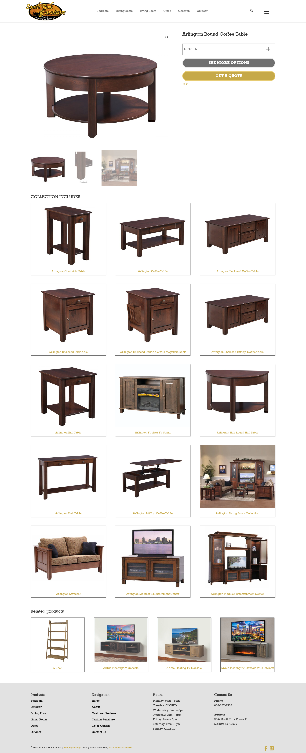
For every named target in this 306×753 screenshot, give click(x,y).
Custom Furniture (103, 719)
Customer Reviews (104, 713)
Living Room (148, 11)
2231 (185, 84)
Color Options (101, 726)
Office (167, 11)
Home (96, 701)
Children (184, 11)
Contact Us (99, 732)
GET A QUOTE (228, 76)
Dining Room (124, 11)
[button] (167, 37)
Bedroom (103, 11)
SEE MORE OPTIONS (229, 63)
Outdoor (202, 11)
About (96, 707)
